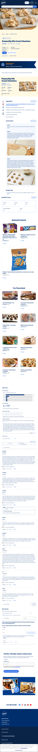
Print (3, 107)
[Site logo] (4, 714)
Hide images (33, 120)
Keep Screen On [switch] (3, 114)
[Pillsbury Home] (3, 3)
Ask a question (18, 43)
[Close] (36, 745)
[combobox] (17, 6)
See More (34, 197)
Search (34, 6)
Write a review (13, 43)
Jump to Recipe (12, 52)
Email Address (7, 661)
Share (3, 110)
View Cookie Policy (24, 748)
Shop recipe (33, 101)
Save (5, 52)
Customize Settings (18, 750)
